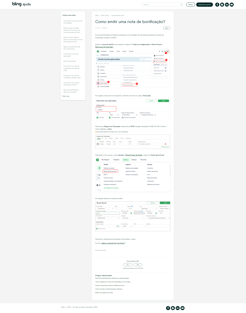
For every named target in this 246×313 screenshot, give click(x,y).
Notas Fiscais (105, 15)
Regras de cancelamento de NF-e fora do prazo (72, 48)
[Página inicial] (21, 6)
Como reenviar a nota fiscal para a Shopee (108, 289)
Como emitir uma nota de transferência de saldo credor (72, 77)
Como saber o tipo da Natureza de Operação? (73, 22)
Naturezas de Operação (104, 47)
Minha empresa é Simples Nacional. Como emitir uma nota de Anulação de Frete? (72, 30)
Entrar (191, 4)
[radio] (127, 264)
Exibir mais (66, 96)
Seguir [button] (166, 28)
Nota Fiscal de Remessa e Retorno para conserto (71, 91)
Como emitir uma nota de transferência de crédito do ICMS (71, 68)
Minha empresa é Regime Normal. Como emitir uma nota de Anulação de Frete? (73, 39)
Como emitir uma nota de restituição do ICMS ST (71, 84)
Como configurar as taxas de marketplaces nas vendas (112, 282)
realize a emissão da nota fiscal (112, 243)
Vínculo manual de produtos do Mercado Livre (110, 285)
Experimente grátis (205, 4)
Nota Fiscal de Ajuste (70, 61)
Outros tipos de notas (117, 15)
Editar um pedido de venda (104, 293)
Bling (96, 15)
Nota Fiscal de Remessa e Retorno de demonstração (112, 278)
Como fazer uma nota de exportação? (71, 55)
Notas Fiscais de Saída (134, 155)
